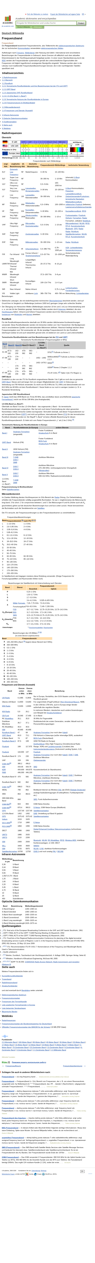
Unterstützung (36, 1170)
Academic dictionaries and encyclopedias (35, 18)
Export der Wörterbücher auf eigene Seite (65, 14)
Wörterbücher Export (8, 1174)
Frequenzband (8, 1077)
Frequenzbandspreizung (72, 1066)
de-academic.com (8, 26)
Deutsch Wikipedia (23, 27)
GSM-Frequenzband (10, 1157)
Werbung (43, 1170)
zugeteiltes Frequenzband (13, 1138)
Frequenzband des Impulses (14, 1118)
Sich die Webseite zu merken (37, 14)
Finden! (81, 23)
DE (83, 14)
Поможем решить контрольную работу (29, 1062)
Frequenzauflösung (13, 1066)
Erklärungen (38, 27)
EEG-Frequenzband (10, 1128)
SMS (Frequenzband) (11, 1147)
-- (25, 1042)
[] (52, 351)
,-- (9, 1042)
